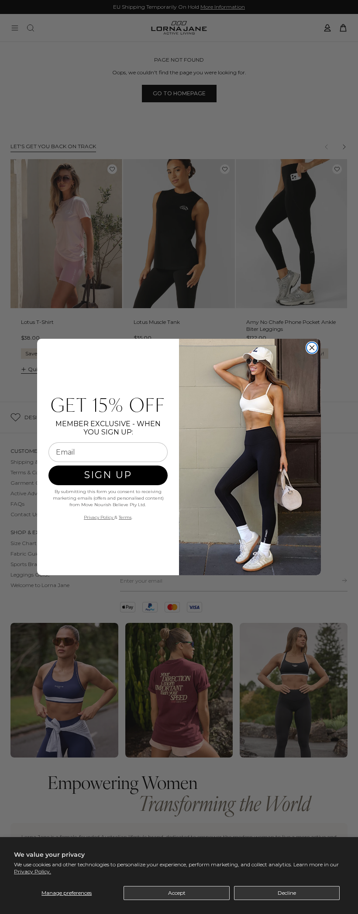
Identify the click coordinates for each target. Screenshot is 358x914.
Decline (287, 893)
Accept (177, 893)
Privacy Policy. (32, 871)
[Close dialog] (311, 347)
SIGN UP (108, 475)
